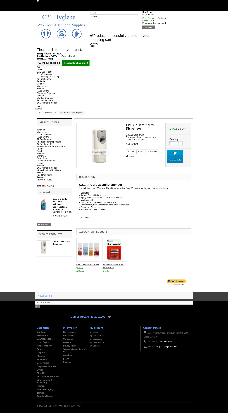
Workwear (41, 156)
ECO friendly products (47, 103)
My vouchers (95, 346)
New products (69, 332)
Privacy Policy (69, 346)
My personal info (97, 342)
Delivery (67, 342)
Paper (39, 149)
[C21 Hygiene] (61, 26)
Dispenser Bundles (46, 93)
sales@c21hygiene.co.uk (165, 346)
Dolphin (40, 84)
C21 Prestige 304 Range (48, 76)
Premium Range (44, 180)
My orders (94, 332)
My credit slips (96, 335)
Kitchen (40, 172)
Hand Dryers (43, 91)
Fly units (41, 88)
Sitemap (67, 362)
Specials (44, 191)
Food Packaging (44, 175)
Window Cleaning (45, 98)
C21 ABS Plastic (44, 72)
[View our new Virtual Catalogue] (114, 4)
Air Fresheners (44, 79)
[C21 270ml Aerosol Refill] (88, 249)
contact (38, 106)
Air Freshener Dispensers (49, 142)
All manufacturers (45, 100)
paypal (66, 358)
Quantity (173, 139)
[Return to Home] (39, 113)
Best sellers (68, 335)
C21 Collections (44, 74)
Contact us (68, 339)
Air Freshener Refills (46, 144)
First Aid (40, 96)
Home (39, 69)
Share (141, 152)
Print (132, 156)
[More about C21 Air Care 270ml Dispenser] (43, 247)
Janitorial (41, 81)
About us (67, 355)
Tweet (131, 152)
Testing (40, 177)
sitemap (38, 109)
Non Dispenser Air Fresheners (51, 146)
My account (96, 327)
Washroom (42, 86)
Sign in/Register (44, 10)
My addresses (96, 339)
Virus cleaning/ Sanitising (49, 170)
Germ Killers (42, 158)
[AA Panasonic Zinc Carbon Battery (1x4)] (114, 249)
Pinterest (153, 152)
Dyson (40, 163)
